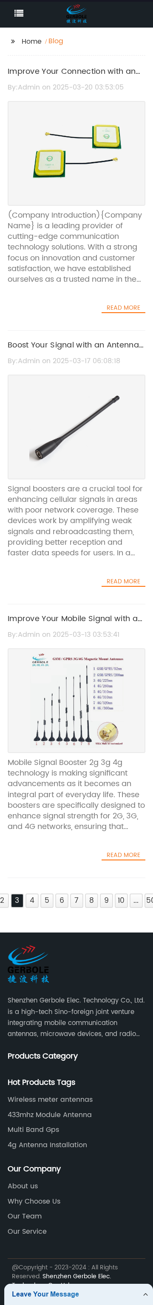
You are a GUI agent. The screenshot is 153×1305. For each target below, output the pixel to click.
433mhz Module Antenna (50, 1115)
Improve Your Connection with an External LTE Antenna (72, 77)
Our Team (25, 1216)
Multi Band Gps (33, 1130)
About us (23, 1186)
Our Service (27, 1231)
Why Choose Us (34, 1201)
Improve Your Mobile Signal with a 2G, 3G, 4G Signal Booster (73, 625)
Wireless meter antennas (50, 1100)
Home (32, 41)
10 (121, 901)
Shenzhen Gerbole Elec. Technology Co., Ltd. (61, 1280)
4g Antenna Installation (47, 1145)
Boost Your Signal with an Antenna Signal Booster (73, 351)
